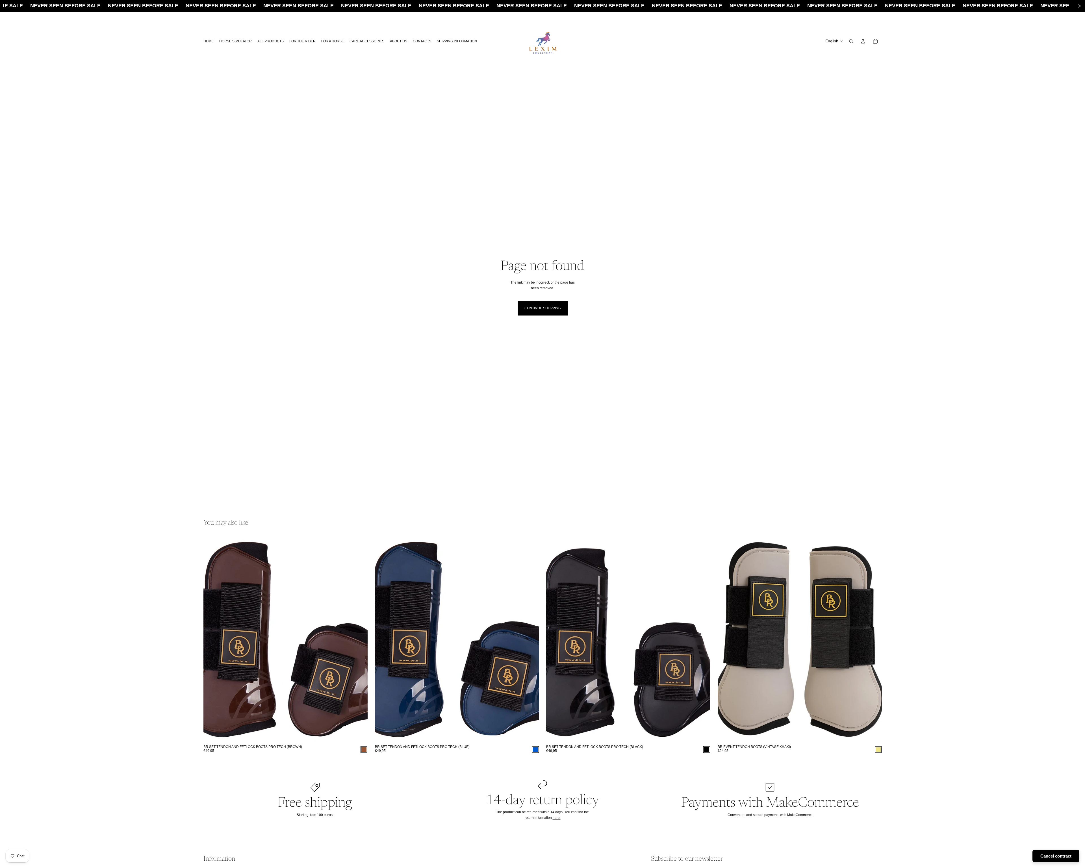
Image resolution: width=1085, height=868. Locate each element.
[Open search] (851, 41)
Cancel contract (1055, 856)
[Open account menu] (863, 41)
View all (866, 523)
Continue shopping (542, 308)
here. (557, 818)
